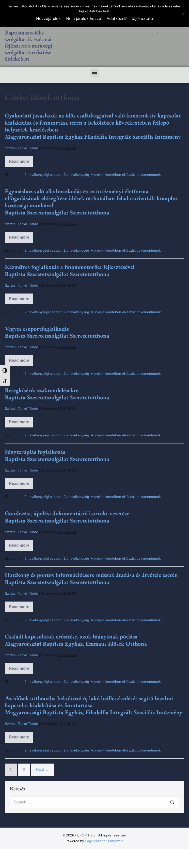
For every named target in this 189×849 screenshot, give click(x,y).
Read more (21, 159)
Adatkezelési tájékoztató (130, 18)
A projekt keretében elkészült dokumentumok (126, 175)
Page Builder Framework (104, 841)
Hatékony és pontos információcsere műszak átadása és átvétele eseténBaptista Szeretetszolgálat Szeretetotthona (91, 578)
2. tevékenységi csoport (43, 175)
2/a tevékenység (76, 175)
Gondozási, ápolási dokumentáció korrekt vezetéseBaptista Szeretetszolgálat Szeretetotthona (67, 516)
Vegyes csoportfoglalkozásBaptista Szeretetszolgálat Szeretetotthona (57, 332)
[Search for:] (94, 802)
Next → (42, 769)
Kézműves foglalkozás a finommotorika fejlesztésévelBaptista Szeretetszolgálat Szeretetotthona (70, 270)
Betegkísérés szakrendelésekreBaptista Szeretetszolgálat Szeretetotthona (57, 393)
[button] (95, 73)
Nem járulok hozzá (83, 18)
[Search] (172, 802)
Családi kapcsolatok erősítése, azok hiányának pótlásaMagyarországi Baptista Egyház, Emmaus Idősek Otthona (76, 640)
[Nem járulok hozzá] (182, 13)
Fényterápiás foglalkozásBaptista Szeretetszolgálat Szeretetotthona (57, 455)
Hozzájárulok (48, 18)
